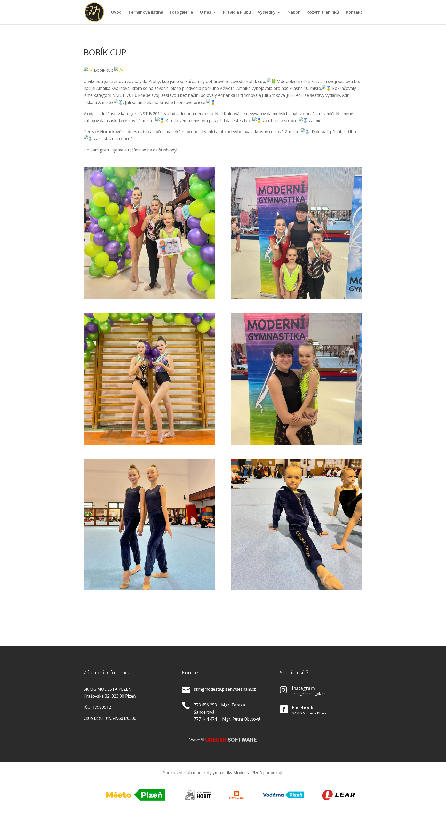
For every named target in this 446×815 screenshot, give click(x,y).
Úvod (116, 12)
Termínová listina (145, 12)
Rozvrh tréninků (323, 12)
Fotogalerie (181, 12)
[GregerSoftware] (231, 741)
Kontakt (354, 12)
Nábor (294, 12)
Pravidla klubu (237, 12)
